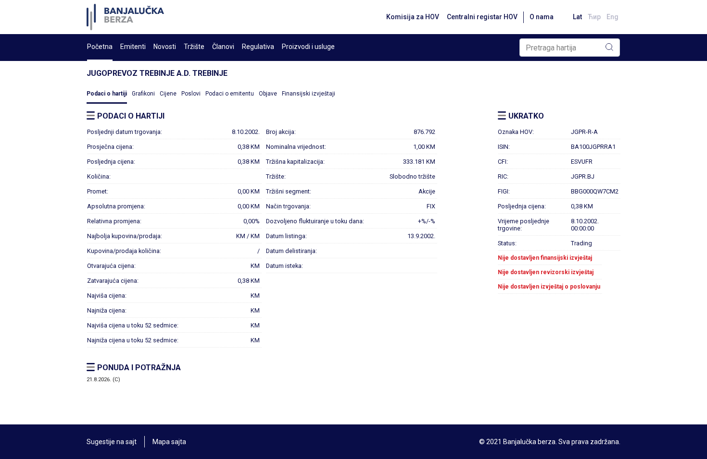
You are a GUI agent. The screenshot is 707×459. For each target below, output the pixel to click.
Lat (577, 17)
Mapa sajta (169, 442)
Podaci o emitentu (229, 93)
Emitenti (133, 46)
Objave (268, 93)
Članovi (223, 46)
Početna (100, 46)
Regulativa (258, 46)
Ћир (594, 17)
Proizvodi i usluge (308, 46)
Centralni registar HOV (482, 17)
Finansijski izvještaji (308, 93)
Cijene (168, 93)
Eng (612, 17)
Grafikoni (143, 93)
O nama (542, 17)
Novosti (164, 46)
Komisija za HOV (412, 17)
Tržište (194, 46)
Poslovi (191, 93)
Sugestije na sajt (112, 442)
